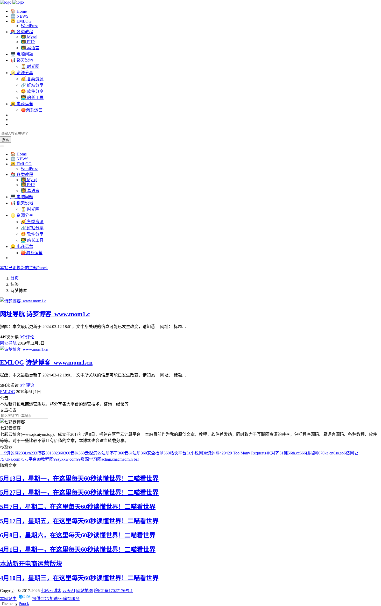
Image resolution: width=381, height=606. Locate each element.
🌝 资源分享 (21, 72)
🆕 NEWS (19, 16)
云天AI (68, 590)
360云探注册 (129, 453)
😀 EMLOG (21, 21)
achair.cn (108, 459)
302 (55, 453)
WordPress (29, 26)
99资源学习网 (88, 459)
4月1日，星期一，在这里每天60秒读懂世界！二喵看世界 (78, 549)
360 (61, 453)
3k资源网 (211, 453)
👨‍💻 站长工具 (32, 97)
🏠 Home (18, 11)
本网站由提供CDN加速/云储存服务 (40, 598)
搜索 (5, 140)
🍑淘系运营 (32, 110)
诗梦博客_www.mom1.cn (59, 362)
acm (119, 459)
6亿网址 (351, 453)
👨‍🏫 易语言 (30, 48)
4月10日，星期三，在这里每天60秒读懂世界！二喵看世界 (79, 578)
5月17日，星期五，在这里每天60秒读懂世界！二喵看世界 (79, 521)
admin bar (131, 459)
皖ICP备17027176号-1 (113, 590)
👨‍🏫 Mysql (29, 37)
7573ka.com (10, 459)
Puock (24, 603)
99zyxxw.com (64, 459)
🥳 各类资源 (32, 79)
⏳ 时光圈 (30, 66)
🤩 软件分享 (32, 91)
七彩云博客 (51, 590)
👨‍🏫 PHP (28, 42)
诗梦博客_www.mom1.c (58, 314)
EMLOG (12, 362)
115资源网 (9, 453)
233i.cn (25, 453)
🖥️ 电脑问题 (21, 54)
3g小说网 (194, 453)
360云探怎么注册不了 (98, 453)
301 (48, 453)
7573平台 (28, 459)
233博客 (38, 453)
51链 (283, 453)
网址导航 (12, 314)
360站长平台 (175, 453)
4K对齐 (272, 453)
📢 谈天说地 (21, 60)
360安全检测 (152, 453)
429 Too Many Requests (246, 453)
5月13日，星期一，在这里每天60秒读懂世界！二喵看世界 (79, 478)
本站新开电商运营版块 (31, 563)
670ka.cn (325, 453)
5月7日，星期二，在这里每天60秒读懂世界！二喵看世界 (78, 506)
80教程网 (45, 459)
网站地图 (84, 590)
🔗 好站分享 (32, 85)
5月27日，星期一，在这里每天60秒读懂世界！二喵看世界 (79, 492)
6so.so (338, 453)
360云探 (71, 453)
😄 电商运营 (21, 104)
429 (223, 453)
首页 (14, 278)
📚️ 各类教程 (21, 32)
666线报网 (309, 453)
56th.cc (294, 453)
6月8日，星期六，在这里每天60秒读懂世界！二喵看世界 (78, 535)
